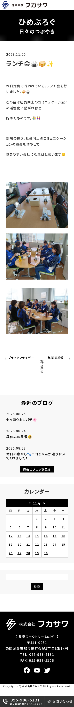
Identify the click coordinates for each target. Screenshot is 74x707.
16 (46, 536)
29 (37, 553)
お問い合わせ (63, 701)
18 (63, 536)
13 (19, 536)
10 (55, 527)
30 (46, 553)
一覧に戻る (42, 364)
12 (11, 536)
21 (28, 544)
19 (11, 544)
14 (28, 536)
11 (63, 527)
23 (46, 544)
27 (19, 553)
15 (37, 536)
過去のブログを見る (37, 469)
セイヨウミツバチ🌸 (21, 419)
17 (55, 536)
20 (19, 544)
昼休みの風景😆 (19, 436)
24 (55, 544)
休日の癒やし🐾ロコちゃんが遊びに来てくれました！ (36, 455)
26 (11, 553)
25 (63, 544)
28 (28, 553)
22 (37, 544)
